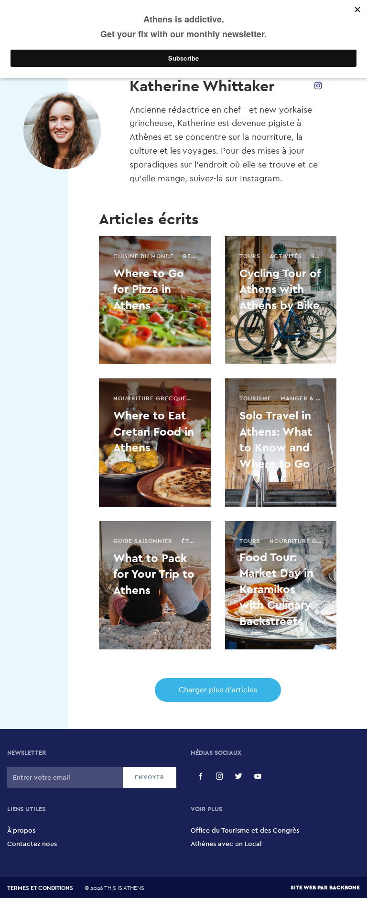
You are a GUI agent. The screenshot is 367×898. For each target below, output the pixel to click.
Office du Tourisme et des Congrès (245, 830)
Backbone (344, 887)
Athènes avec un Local (226, 843)
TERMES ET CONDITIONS (40, 888)
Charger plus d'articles (218, 690)
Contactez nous (32, 843)
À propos (21, 830)
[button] (200, 776)
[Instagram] (318, 85)
